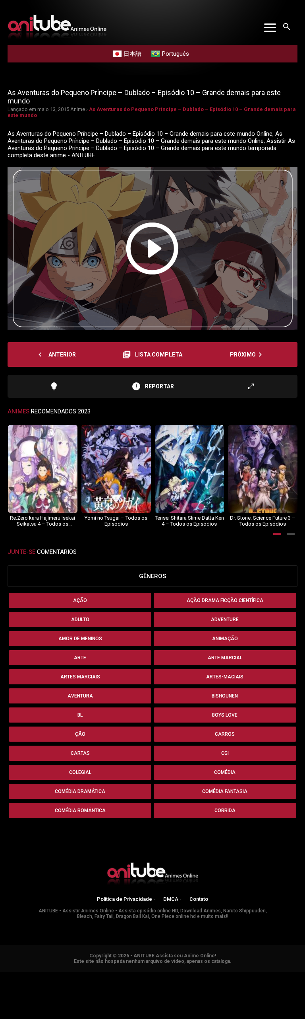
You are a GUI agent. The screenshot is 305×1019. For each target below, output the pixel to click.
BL (80, 715)
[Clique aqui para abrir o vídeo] (152, 248)
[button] (277, 534)
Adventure (225, 619)
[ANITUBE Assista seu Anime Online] (152, 875)
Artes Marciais (80, 677)
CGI (225, 753)
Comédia (225, 772)
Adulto (80, 619)
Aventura (80, 696)
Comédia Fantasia (224, 791)
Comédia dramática (80, 791)
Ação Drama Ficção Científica (225, 600)
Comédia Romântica (80, 810)
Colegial (80, 772)
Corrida (225, 810)
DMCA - (172, 899)
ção (80, 734)
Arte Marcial (225, 657)
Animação (225, 638)
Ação (80, 600)
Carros (225, 734)
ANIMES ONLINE (21, 975)
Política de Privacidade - (126, 899)
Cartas (80, 753)
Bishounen (225, 696)
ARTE (80, 657)
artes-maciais (224, 677)
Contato (198, 899)
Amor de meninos (80, 638)
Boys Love (224, 715)
